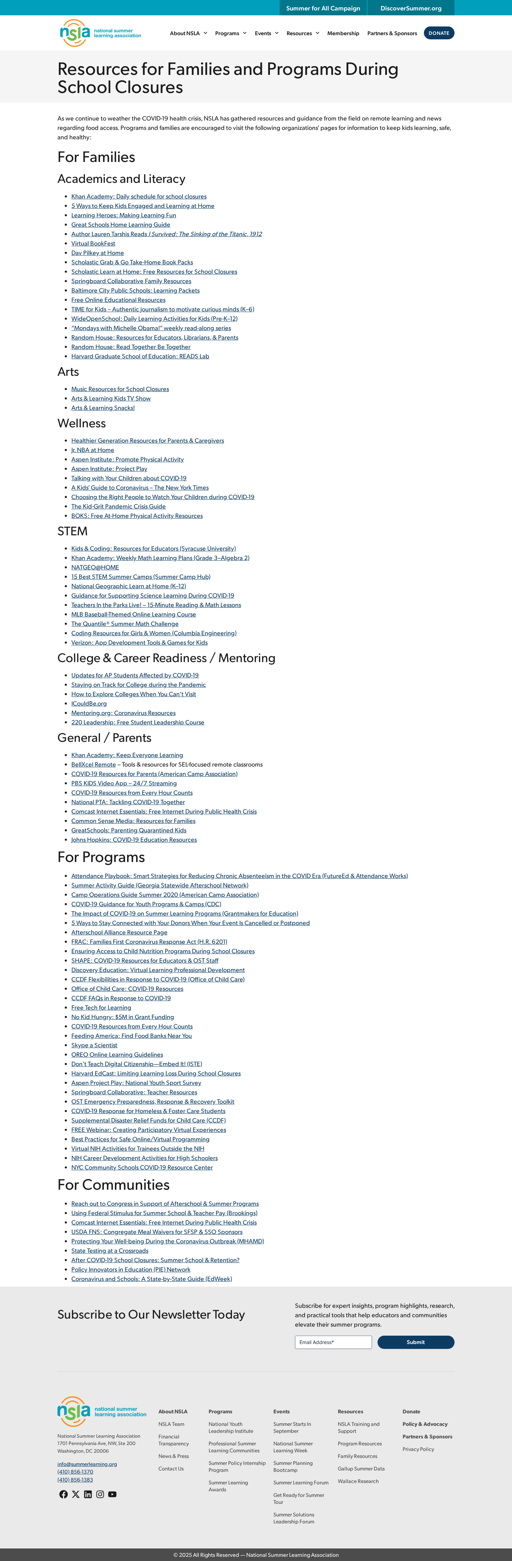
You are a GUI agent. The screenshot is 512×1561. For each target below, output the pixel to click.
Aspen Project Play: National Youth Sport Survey (136, 1082)
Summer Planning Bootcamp (293, 1466)
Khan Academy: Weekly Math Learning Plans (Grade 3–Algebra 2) (160, 557)
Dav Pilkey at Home (97, 252)
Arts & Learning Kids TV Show (111, 398)
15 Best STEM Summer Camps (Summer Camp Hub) (140, 576)
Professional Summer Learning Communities (234, 1446)
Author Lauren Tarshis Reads (166, 234)
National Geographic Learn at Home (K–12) (128, 586)
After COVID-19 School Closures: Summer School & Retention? (155, 1260)
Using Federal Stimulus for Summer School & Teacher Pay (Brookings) (164, 1213)
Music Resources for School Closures (120, 389)
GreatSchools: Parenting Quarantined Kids (128, 830)
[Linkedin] (88, 1494)
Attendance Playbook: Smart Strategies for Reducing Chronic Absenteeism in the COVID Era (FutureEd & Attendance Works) (239, 875)
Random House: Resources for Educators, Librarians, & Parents (154, 337)
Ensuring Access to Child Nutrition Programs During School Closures (163, 951)
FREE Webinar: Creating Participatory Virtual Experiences (148, 1129)
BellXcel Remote (93, 764)
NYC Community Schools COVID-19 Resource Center (142, 1167)
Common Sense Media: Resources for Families (133, 820)
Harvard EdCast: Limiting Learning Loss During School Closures (156, 1073)
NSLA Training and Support (359, 1427)
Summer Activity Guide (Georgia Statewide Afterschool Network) (159, 885)
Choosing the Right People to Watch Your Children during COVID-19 (163, 496)
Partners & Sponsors (392, 33)
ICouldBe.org (89, 703)
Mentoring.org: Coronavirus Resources (123, 712)
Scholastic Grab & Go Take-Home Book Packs (132, 262)
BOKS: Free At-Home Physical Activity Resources (137, 515)
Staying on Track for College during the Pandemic (138, 684)
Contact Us (171, 1468)
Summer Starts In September (292, 1427)
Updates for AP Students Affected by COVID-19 (135, 675)
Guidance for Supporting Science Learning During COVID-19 (152, 595)
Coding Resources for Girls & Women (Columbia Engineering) (153, 633)
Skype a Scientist (94, 1045)
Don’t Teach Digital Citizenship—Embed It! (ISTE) (136, 1063)
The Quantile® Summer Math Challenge (125, 623)
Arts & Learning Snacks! (103, 407)
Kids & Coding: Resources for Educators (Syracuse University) (153, 548)
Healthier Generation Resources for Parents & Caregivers (147, 440)
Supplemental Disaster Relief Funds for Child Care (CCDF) (148, 1120)
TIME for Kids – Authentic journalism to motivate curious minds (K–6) (162, 309)
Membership (343, 33)
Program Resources (360, 1443)
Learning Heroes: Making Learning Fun (123, 215)
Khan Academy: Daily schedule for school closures (139, 196)
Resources (299, 33)
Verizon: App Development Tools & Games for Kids (139, 642)
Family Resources (357, 1455)
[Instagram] (100, 1494)
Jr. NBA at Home (92, 449)
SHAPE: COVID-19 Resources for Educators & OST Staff (144, 960)
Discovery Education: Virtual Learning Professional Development (158, 969)
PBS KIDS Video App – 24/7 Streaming (124, 783)
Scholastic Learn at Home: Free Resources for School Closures (154, 271)
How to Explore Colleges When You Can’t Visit (133, 694)
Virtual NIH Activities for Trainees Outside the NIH (137, 1148)
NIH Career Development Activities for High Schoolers (144, 1158)
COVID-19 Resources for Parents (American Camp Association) (154, 773)
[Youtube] (112, 1494)
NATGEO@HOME (95, 567)
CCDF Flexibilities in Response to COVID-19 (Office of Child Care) (158, 979)
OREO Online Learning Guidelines (117, 1054)
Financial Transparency (173, 1439)
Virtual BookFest (93, 243)
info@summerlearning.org (87, 1463)
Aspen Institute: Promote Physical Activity (127, 459)
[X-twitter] (76, 1494)
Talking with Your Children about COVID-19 (129, 478)
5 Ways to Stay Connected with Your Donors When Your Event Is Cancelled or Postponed (190, 922)
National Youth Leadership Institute (231, 1427)
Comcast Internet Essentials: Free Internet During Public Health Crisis (164, 811)
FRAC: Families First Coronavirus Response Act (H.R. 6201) (149, 941)
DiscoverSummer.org (411, 7)
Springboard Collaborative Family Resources (131, 281)
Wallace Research (358, 1480)
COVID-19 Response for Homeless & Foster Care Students (148, 1110)
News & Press (173, 1455)
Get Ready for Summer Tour (298, 1498)
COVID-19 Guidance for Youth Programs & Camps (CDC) (146, 904)
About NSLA (185, 33)
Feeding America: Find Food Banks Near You (131, 1035)
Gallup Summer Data (361, 1468)
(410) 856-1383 (75, 1479)
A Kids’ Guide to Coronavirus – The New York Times (140, 487)
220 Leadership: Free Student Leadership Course (137, 722)
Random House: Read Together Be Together (131, 346)
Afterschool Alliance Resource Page (119, 932)
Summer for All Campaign (323, 7)
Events (263, 33)
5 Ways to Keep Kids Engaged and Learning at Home (143, 205)
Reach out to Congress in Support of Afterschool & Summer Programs (165, 1203)
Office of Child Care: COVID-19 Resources (127, 988)
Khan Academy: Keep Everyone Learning (127, 755)
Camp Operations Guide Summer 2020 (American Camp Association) (165, 894)
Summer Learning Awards (228, 1485)
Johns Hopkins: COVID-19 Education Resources (134, 839)
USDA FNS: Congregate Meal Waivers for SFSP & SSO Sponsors (156, 1231)
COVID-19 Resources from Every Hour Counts (132, 792)
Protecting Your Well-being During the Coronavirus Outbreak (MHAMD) (167, 1241)
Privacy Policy (418, 1448)
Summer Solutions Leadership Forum (293, 1517)
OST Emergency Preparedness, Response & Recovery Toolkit (152, 1101)
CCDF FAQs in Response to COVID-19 (121, 998)
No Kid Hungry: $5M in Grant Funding (122, 1016)
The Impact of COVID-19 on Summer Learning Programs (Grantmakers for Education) (184, 913)
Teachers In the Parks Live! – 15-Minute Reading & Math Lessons (156, 604)
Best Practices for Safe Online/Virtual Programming (140, 1139)
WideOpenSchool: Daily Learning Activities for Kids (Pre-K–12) (154, 318)
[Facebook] (63, 1494)
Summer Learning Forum (300, 1482)
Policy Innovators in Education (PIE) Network (131, 1269)
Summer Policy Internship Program (237, 1466)
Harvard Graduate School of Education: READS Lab (140, 356)
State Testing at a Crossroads (109, 1250)
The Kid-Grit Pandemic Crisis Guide (118, 506)
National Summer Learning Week (293, 1446)
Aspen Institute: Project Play (109, 468)
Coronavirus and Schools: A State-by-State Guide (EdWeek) (151, 1278)
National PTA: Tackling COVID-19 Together (128, 802)
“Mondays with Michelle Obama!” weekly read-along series (151, 328)
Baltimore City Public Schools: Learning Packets (135, 290)
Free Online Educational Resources (118, 299)
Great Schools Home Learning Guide (120, 224)
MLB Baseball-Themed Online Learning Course (133, 614)
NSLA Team (171, 1423)
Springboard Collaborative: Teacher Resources (134, 1092)
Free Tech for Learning (101, 1007)
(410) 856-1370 (75, 1471)
